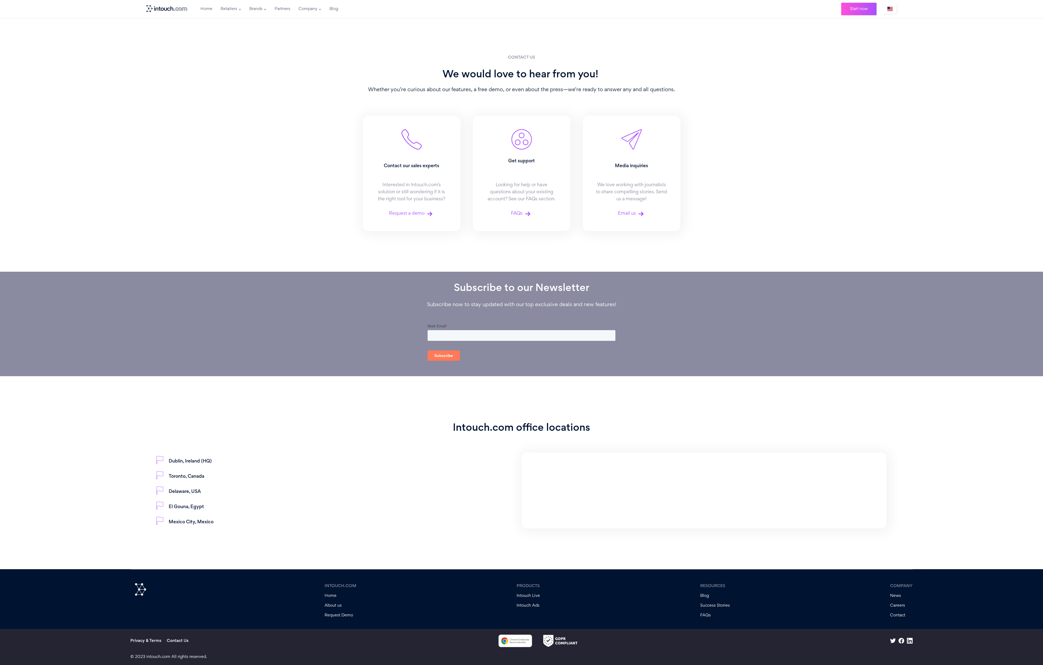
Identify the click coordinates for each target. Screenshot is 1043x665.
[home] (167, 9)
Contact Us (178, 641)
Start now (859, 9)
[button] (231, 9)
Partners (282, 9)
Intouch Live (528, 596)
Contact (897, 615)
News (895, 596)
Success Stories (715, 605)
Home (206, 9)
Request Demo (339, 615)
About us (333, 605)
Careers (897, 605)
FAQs (705, 615)
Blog (333, 9)
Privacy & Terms (145, 641)
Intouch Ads (528, 605)
